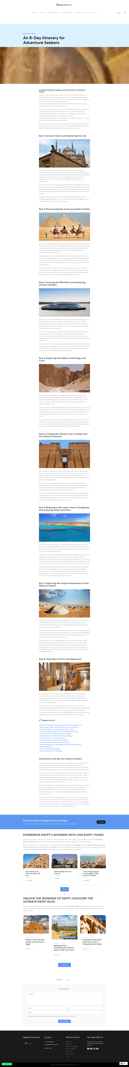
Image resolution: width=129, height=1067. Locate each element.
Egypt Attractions (65, 937)
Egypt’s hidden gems (46, 747)
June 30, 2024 (85, 937)
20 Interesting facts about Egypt (50, 749)
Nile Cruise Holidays (67, 12)
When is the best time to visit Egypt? (51, 751)
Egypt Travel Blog (29, 34)
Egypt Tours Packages (54, 12)
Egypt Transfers (88, 12)
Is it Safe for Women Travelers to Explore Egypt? (54, 742)
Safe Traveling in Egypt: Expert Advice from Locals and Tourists (59, 727)
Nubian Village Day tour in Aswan (63, 872)
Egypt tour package (40, 849)
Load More (64, 889)
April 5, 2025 (56, 943)
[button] (6, 1064)
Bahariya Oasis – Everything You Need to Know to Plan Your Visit (64, 947)
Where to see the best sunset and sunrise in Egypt (35, 941)
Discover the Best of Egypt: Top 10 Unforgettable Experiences (59, 731)
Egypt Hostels (78, 12)
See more (28, 949)
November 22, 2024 (30, 937)
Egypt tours (35, 12)
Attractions (43, 12)
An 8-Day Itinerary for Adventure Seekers (52, 738)
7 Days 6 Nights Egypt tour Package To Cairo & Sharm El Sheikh (90, 873)
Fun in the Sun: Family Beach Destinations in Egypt (55, 734)
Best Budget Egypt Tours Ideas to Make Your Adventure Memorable (60, 744)
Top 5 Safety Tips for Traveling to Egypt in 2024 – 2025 (56, 729)
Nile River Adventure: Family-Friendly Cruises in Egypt (56, 736)
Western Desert (72, 937)
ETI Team (37, 937)
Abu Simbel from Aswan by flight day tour (33, 873)
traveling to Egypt (73, 906)
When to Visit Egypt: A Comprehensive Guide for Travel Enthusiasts (60, 725)
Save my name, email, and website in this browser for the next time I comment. (51, 1016)
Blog (96, 12)
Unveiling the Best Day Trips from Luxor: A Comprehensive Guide (92, 941)
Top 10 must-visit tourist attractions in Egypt (54, 740)
